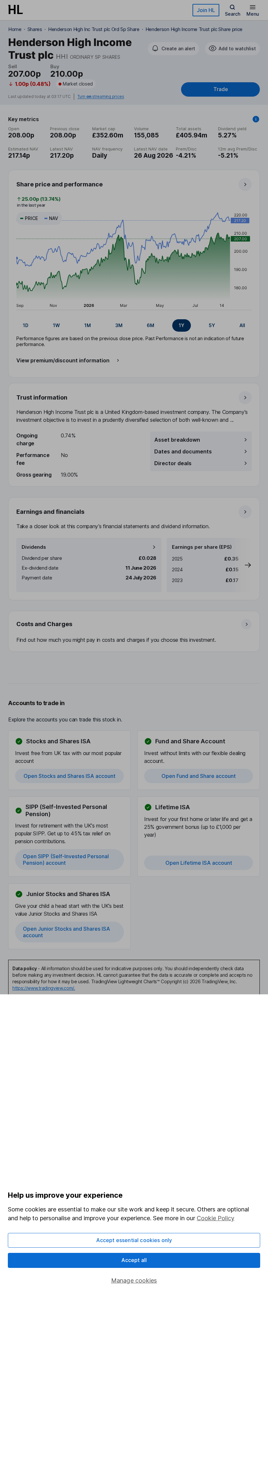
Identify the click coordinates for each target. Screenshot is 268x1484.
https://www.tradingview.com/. (43, 988)
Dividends (34, 547)
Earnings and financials (50, 511)
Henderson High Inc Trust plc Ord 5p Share (94, 29)
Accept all (134, 1260)
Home (15, 29)
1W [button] (56, 325)
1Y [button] (181, 325)
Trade (220, 89)
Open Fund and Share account (198, 776)
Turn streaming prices (100, 96)
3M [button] (119, 325)
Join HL (206, 10)
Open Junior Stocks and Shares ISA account (66, 932)
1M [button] (87, 325)
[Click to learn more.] (256, 119)
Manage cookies (134, 1280)
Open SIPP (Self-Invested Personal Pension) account (66, 859)
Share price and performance (59, 184)
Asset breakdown (177, 439)
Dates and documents (183, 451)
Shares (34, 29)
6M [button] (150, 325)
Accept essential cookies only (134, 1240)
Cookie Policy (215, 1218)
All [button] (242, 325)
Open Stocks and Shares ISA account (69, 776)
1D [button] (25, 325)
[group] (134, 325)
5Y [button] (212, 325)
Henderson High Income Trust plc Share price (194, 29)
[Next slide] (241, 565)
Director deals (173, 463)
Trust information (41, 397)
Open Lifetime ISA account (198, 863)
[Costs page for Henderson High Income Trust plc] (134, 631)
